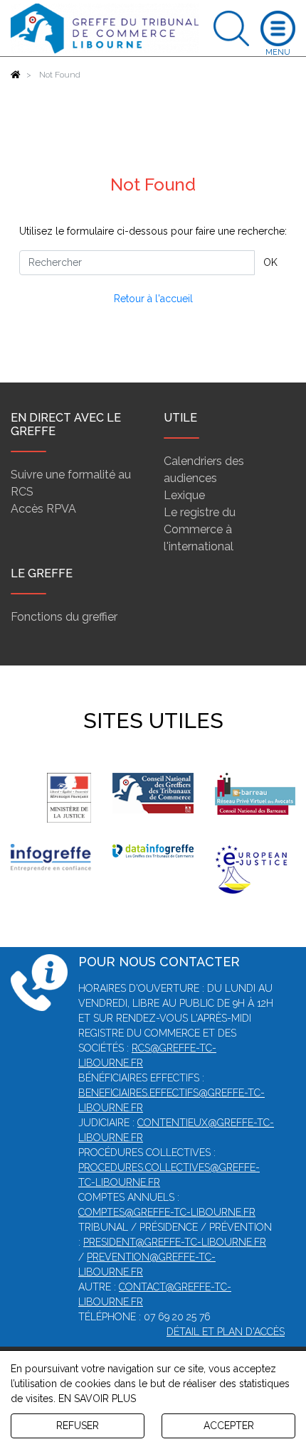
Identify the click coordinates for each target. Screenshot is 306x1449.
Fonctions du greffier (64, 617)
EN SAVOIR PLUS (97, 1398)
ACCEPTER (229, 1425)
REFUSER (77, 1425)
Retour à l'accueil (153, 298)
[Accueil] (16, 75)
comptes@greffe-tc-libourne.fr (166, 1212)
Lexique (184, 495)
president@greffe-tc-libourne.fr (174, 1242)
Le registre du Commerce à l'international (200, 529)
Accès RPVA (43, 508)
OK (270, 262)
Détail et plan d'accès (226, 1331)
